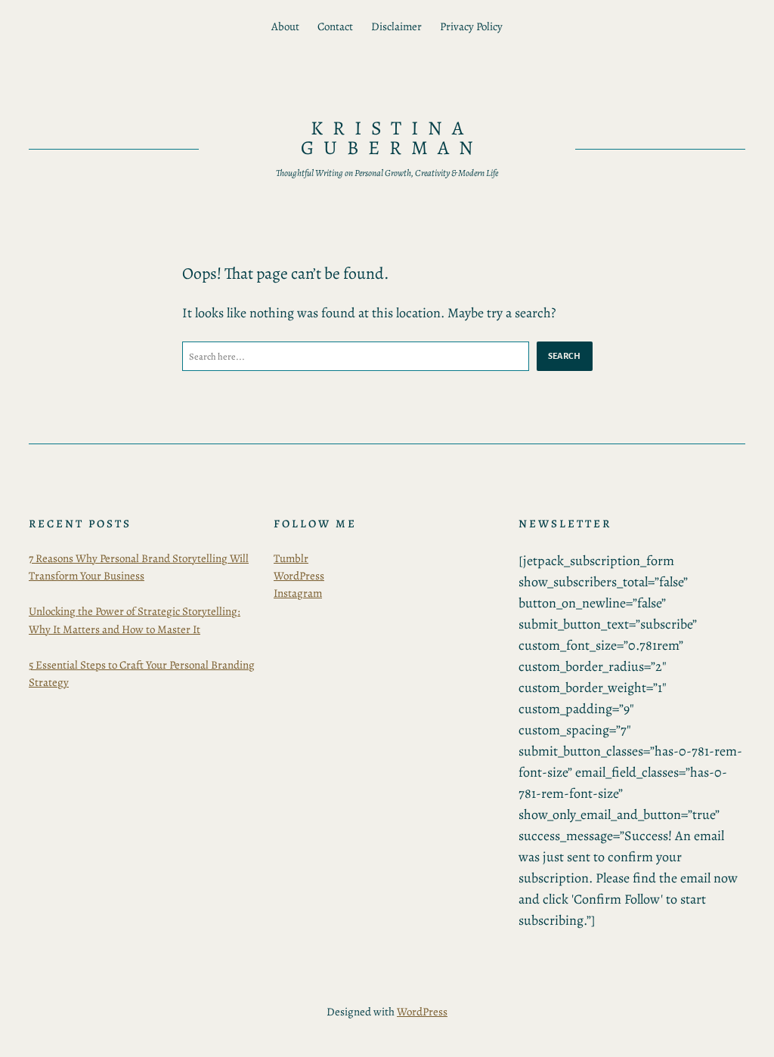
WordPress (299, 575)
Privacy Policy (471, 26)
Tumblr (291, 558)
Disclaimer (396, 26)
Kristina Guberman (392, 138)
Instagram (298, 593)
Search (564, 355)
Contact (335, 26)
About (285, 26)
